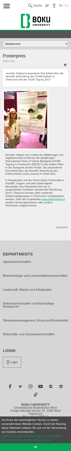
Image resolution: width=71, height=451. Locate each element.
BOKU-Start (9, 61)
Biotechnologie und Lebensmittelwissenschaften (35, 275)
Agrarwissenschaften (17, 261)
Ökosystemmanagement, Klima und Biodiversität (35, 320)
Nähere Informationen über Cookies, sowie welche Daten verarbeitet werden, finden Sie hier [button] (32, 437)
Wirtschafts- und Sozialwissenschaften (29, 334)
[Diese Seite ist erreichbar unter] (65, 65)
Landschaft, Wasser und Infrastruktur (27, 289)
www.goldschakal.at (53, 199)
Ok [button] (35, 447)
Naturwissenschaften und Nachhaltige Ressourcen (28, 305)
